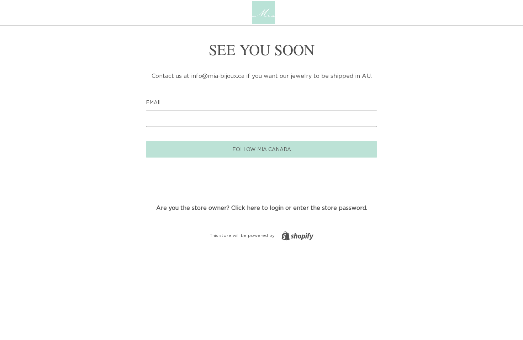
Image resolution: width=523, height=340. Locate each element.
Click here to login (257, 207)
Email (154, 102)
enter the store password (329, 207)
